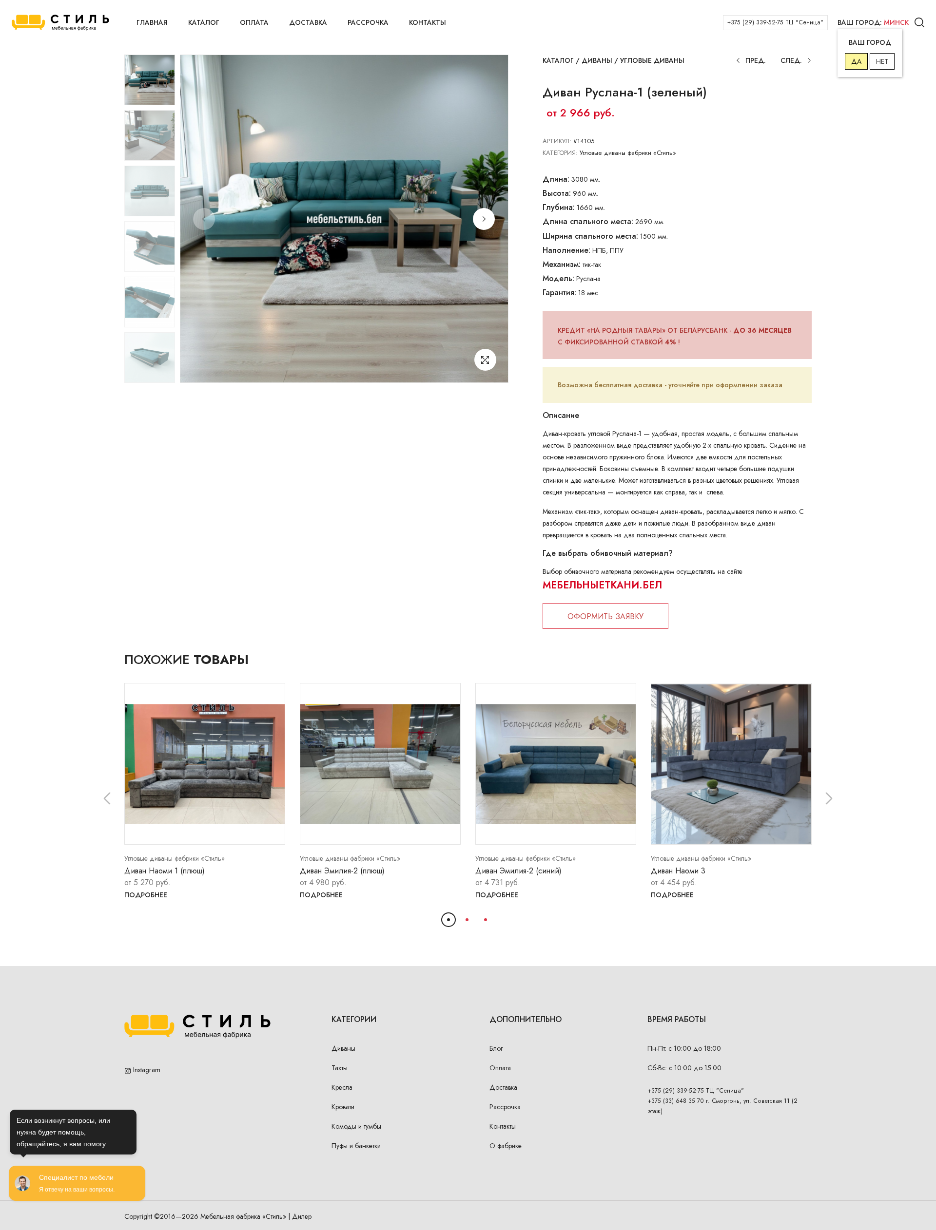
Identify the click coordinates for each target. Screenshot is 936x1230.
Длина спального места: (588, 221)
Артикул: (557, 141)
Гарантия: (559, 292)
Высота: (557, 193)
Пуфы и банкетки (356, 1146)
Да (856, 61)
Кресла (342, 1087)
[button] (484, 219)
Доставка (308, 22)
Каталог (203, 22)
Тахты (340, 1068)
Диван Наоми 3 (678, 870)
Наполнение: (566, 250)
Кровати (343, 1107)
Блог (496, 1048)
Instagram (145, 1070)
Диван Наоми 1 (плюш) (164, 870)
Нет (882, 61)
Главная (152, 22)
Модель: (558, 278)
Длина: (556, 179)
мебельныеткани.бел (602, 585)
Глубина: (559, 207)
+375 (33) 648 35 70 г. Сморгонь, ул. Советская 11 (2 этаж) (723, 1106)
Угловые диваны (652, 60)
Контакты (427, 22)
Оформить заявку (605, 616)
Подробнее (145, 895)
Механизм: (562, 264)
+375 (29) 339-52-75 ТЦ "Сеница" (775, 22)
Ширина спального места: (590, 236)
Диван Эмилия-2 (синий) (518, 870)
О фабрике (505, 1146)
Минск (896, 22)
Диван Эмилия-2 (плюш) (342, 870)
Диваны (597, 60)
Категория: (560, 152)
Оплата (254, 22)
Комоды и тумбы (356, 1126)
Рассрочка (368, 22)
